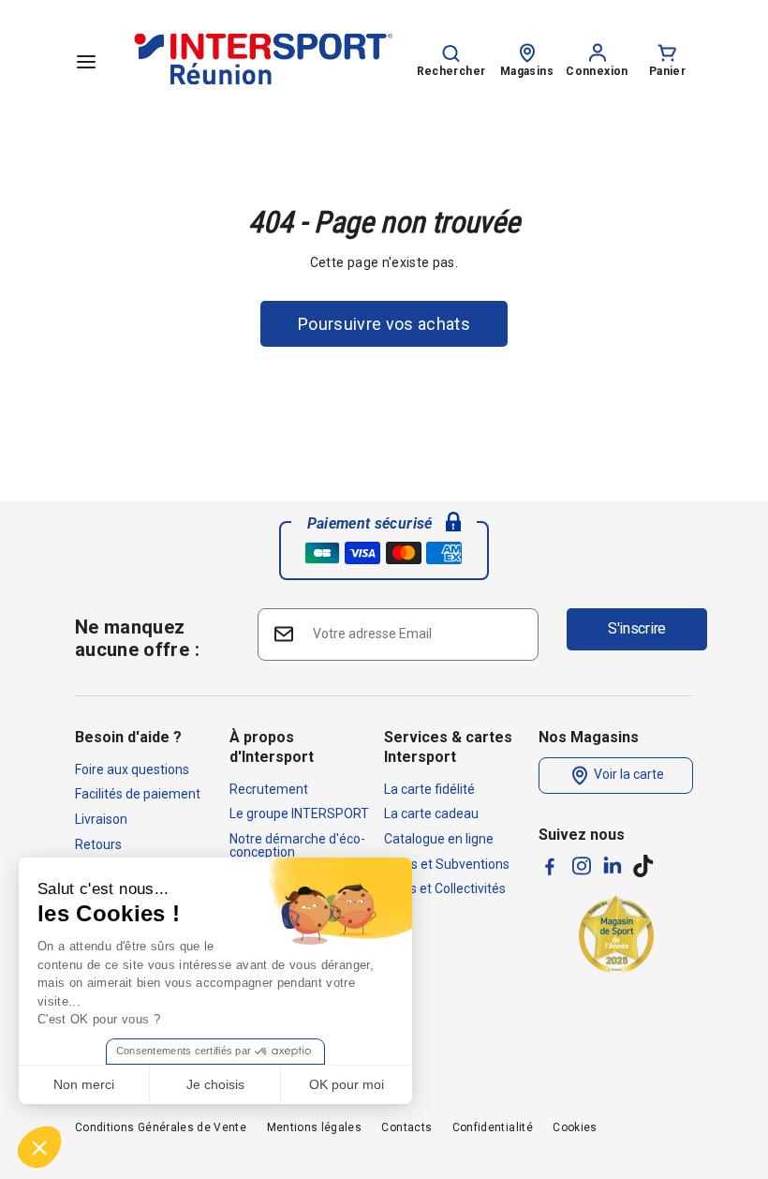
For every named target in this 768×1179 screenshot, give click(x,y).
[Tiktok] (643, 866)
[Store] (527, 51)
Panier (667, 71)
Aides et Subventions (447, 864)
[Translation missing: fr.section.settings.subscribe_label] (281, 633)
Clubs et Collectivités (445, 888)
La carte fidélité (429, 789)
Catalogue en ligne (439, 838)
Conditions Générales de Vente (160, 1127)
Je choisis (215, 1084)
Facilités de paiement (137, 793)
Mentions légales (314, 1127)
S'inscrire (637, 628)
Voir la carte (627, 774)
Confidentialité (492, 1127)
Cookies (575, 1127)
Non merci (83, 1084)
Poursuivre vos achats (384, 324)
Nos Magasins (589, 737)
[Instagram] (581, 866)
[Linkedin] (612, 865)
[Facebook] (550, 866)
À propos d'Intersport (271, 747)
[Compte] (597, 51)
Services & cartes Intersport (448, 747)
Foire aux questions (132, 769)
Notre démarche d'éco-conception (297, 845)
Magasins (527, 71)
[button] (39, 1147)
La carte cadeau (431, 813)
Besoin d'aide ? (128, 737)
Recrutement (268, 789)
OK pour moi (346, 1084)
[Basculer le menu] (86, 61)
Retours (98, 844)
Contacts (406, 1127)
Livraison (101, 819)
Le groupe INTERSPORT (299, 813)
